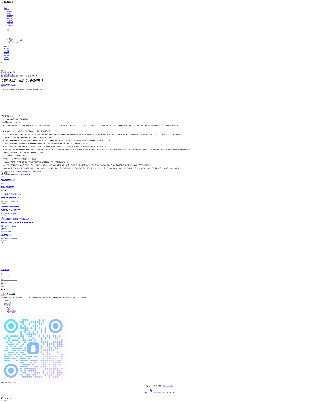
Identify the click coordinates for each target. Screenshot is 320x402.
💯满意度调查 (11, 311)
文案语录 (6, 76)
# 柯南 (15, 238)
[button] (163, 35)
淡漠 (24, 140)
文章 (4, 398)
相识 (54, 125)
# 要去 (33, 171)
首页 (2, 76)
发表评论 (3, 283)
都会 (51, 125)
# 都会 (37, 171)
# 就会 (8, 171)
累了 (8, 165)
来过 (34, 125)
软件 (7, 398)
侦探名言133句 (6, 235)
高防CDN (164, 392)
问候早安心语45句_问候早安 (11, 210)
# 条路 (11, 171)
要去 (20, 143)
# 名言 (11, 238)
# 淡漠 (19, 171)
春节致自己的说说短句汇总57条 (12, 198)
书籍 (10, 398)
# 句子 (8, 226)
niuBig (14, 85)
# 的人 (22, 171)
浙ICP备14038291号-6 (168, 386)
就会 (16, 119)
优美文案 (12, 76)
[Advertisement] (160, 103)
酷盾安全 (156, 392)
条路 (102, 165)
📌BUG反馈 (11, 312)
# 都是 (41, 171)
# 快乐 (11, 213)
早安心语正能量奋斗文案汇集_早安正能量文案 (17, 222)
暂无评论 (5, 269)
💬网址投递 (10, 307)
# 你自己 (12, 201)
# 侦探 (8, 238)
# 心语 (11, 226)
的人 (48, 125)
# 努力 (16, 201)
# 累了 (30, 171)
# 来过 (15, 171)
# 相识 (26, 171)
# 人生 (8, 201)
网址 (2, 398)
